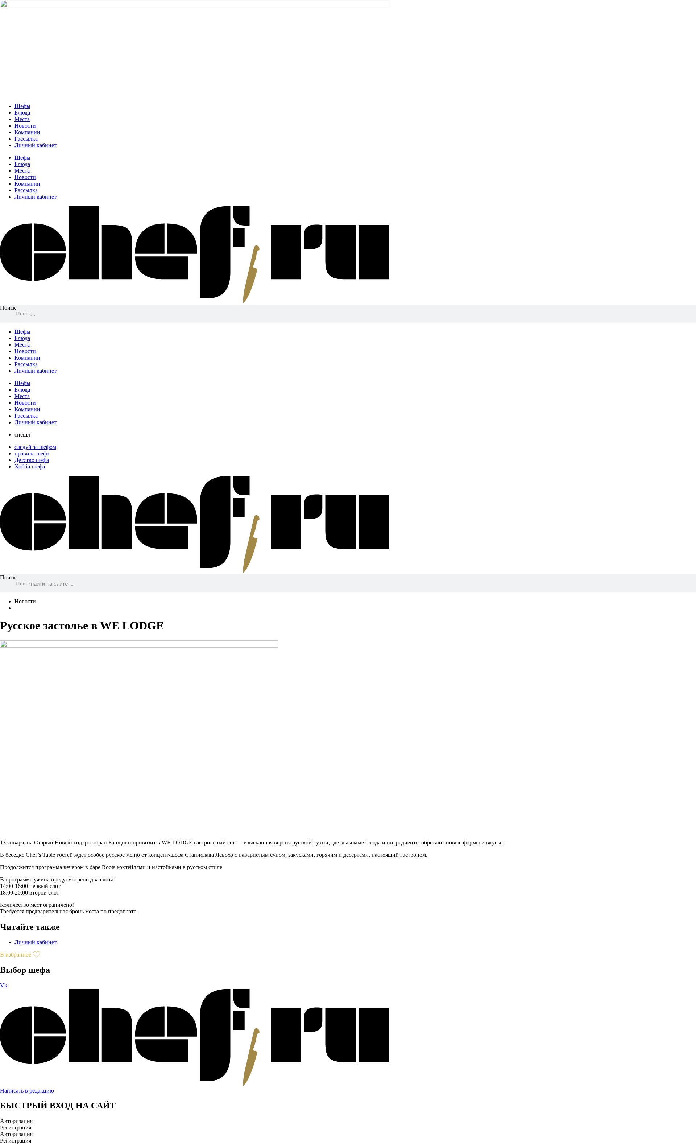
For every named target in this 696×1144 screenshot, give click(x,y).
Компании (27, 132)
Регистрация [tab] (15, 1127)
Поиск (8, 308)
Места (22, 119)
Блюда (22, 113)
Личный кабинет (35, 145)
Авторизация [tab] (16, 1121)
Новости (25, 126)
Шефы (22, 106)
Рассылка (26, 139)
